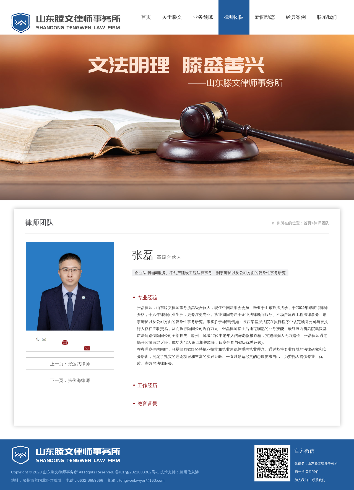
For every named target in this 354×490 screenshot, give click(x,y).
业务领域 (203, 17)
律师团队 (234, 17)
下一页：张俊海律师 (70, 380)
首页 (146, 17)
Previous (37, 117)
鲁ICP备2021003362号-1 (137, 472)
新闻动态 (265, 17)
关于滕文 (172, 17)
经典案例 (296, 17)
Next (316, 117)
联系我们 (327, 17)
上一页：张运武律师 (70, 363)
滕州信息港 (189, 472)
